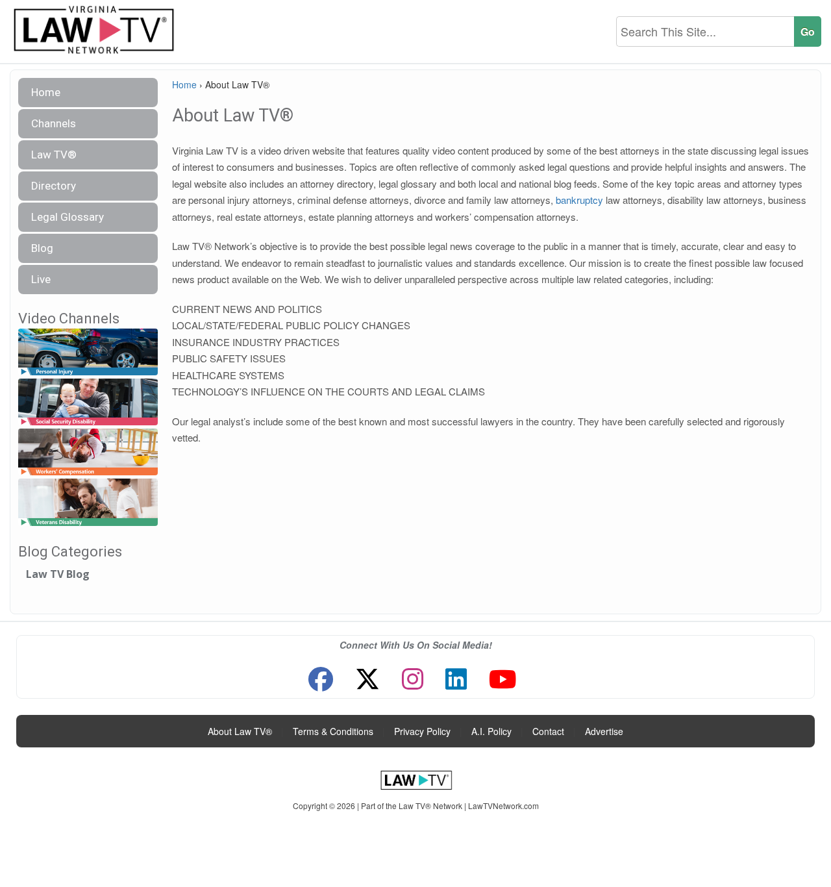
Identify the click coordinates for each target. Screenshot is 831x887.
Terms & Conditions (333, 731)
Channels (53, 123)
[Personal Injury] (88, 352)
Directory (53, 185)
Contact (548, 731)
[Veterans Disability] (88, 503)
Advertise (604, 731)
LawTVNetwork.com (503, 805)
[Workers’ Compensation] (88, 453)
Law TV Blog (58, 574)
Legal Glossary (67, 216)
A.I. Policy (491, 731)
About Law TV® (240, 731)
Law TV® (54, 154)
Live (41, 279)
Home (45, 92)
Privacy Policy (422, 731)
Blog (42, 248)
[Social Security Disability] (88, 402)
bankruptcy (579, 199)
